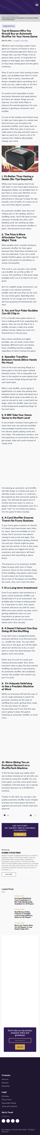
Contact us (6, 1116)
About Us (5, 1079)
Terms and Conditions (9, 1106)
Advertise (5, 1083)
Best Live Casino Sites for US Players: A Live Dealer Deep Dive (24, 927)
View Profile (8, 874)
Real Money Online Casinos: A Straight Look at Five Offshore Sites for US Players (23, 914)
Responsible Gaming (9, 1103)
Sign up (20, 834)
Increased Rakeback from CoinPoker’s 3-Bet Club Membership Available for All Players (24, 901)
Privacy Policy (6, 1099)
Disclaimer (5, 1096)
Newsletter (6, 1086)
